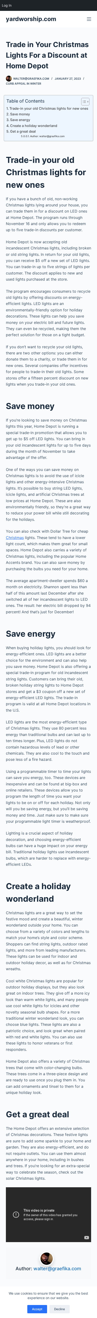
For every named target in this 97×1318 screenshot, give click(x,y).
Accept (37, 1309)
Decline (59, 1309)
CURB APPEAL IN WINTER (23, 83)
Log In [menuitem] (7, 5)
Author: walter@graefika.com (47, 136)
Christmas (15, 537)
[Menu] (89, 19)
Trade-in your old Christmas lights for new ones (48, 108)
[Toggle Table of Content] (83, 102)
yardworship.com (31, 18)
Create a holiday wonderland (33, 126)
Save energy (20, 120)
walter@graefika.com (57, 1268)
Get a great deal (23, 131)
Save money (20, 114)
